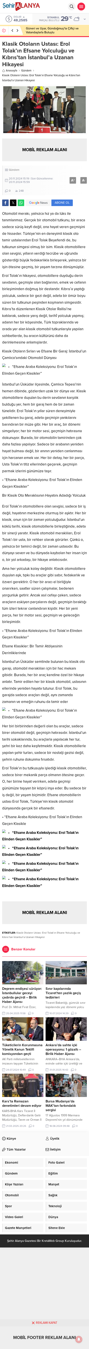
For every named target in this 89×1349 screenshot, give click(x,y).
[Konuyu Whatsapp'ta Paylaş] (21, 203)
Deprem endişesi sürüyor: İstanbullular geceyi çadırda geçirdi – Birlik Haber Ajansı (22, 995)
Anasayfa (11, 70)
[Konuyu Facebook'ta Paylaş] (5, 203)
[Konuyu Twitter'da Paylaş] (13, 203)
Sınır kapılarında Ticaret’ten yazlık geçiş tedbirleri (63, 993)
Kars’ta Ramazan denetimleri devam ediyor (21, 1103)
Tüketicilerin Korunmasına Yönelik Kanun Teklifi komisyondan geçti (22, 1049)
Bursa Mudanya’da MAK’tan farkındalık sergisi (61, 1105)
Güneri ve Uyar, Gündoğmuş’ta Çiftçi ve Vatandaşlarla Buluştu (52, 30)
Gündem (26, 70)
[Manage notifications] (78, 1339)
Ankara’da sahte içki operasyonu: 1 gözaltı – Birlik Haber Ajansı (63, 1049)
